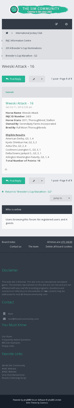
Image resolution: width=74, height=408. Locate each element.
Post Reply (15, 79)
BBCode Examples (11, 342)
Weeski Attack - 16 (18, 66)
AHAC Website (9, 368)
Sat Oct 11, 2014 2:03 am (19, 107)
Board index (8, 242)
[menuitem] (66, 24)
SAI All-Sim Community (13, 365)
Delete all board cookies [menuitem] (59, 246)
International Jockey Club (29, 33)
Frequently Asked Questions (16, 339)
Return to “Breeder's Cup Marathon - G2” (28, 191)
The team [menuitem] (33, 246)
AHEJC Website (9, 371)
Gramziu (44, 402)
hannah (10, 92)
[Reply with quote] (6, 169)
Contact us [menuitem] (15, 246)
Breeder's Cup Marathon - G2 (21, 55)
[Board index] (37, 9)
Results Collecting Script (14, 377)
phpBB (26, 400)
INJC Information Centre (18, 40)
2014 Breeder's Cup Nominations (24, 48)
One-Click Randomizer (13, 374)
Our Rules (7, 336)
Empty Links (8, 345)
